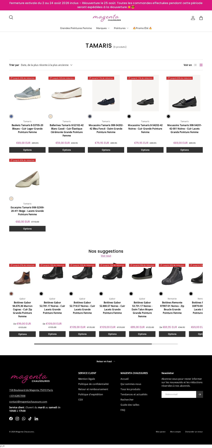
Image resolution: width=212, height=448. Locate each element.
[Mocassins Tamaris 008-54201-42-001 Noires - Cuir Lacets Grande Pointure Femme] (184, 93)
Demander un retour (194, 431)
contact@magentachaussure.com (28, 401)
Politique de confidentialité (93, 384)
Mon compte (175, 431)
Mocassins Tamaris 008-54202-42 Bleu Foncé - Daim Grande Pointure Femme (106, 129)
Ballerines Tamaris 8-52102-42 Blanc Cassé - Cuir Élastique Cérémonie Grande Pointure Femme (67, 130)
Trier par (14, 65)
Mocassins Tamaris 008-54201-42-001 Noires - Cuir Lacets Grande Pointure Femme (184, 129)
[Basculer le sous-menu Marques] (108, 28)
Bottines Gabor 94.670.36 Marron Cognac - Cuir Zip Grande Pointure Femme (22, 309)
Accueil (124, 378)
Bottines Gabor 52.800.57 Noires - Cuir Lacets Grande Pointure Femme (112, 307)
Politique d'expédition (90, 394)
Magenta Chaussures (25, 431)
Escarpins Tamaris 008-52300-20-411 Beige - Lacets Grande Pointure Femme (27, 211)
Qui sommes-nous (131, 384)
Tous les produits (130, 389)
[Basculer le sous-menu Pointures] (127, 28)
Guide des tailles (130, 404)
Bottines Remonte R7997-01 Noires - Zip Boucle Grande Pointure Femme (172, 307)
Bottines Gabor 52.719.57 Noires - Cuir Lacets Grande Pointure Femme (82, 307)
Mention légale (86, 378)
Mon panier (161, 431)
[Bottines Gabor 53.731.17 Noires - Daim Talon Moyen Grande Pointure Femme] (142, 275)
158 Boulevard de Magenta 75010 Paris (31, 390)
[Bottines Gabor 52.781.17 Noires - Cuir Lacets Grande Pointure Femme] (52, 275)
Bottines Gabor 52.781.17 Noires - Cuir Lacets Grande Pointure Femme (52, 307)
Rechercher (127, 399)
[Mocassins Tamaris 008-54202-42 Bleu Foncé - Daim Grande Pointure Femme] (106, 93)
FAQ (123, 410)
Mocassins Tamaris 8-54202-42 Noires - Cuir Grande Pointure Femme (145, 129)
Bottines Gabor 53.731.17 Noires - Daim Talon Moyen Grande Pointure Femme (142, 309)
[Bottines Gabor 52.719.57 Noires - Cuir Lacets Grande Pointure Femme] (82, 275)
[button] (201, 18)
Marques (101, 28)
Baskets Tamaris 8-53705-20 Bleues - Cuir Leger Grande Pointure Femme (27, 129)
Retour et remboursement (93, 389)
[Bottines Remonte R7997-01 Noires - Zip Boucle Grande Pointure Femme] (172, 275)
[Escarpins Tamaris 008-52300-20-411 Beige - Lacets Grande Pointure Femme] (27, 175)
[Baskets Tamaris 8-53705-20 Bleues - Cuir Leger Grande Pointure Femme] (27, 93)
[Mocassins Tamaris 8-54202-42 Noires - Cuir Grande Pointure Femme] (145, 93)
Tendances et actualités (134, 394)
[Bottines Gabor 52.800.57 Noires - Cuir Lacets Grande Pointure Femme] (112, 275)
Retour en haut (104, 361)
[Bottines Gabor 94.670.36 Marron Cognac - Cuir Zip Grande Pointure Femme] (22, 275)
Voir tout (106, 255)
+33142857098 (17, 395)
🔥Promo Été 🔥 (142, 28)
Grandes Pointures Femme (76, 28)
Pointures (119, 28)
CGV (80, 399)
